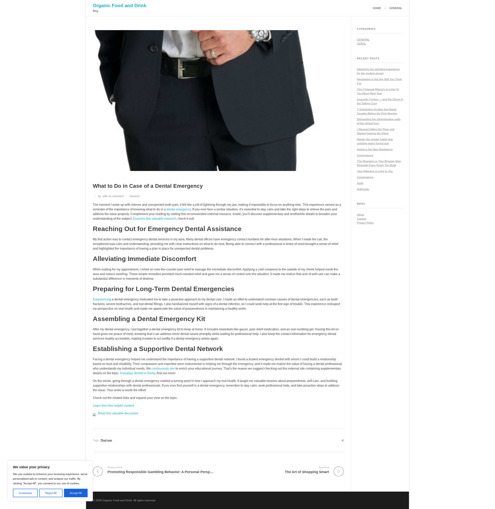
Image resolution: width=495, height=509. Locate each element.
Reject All (50, 493)
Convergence (365, 155)
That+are (106, 440)
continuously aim (163, 368)
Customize (25, 493)
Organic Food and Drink (119, 5)
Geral (361, 43)
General (134, 196)
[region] (50, 481)
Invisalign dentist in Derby (137, 373)
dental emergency (178, 209)
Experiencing (102, 299)
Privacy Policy (365, 222)
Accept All (76, 493)
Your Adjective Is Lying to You (375, 171)
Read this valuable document (118, 413)
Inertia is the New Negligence (375, 149)
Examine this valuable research (154, 218)
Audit (360, 183)
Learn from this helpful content (113, 405)
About (360, 214)
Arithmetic (363, 189)
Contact (361, 218)
